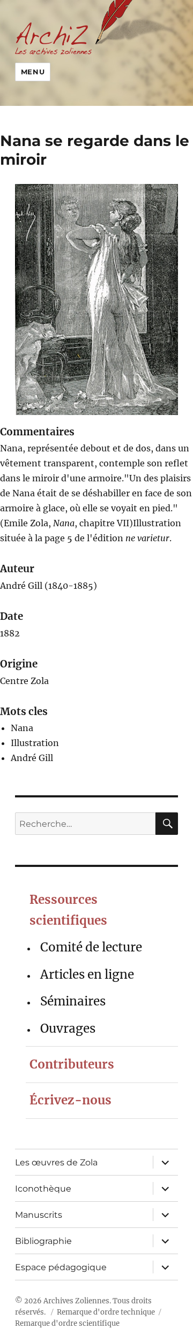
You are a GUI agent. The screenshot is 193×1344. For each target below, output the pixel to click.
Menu (32, 71)
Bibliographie (43, 1241)
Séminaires (73, 1001)
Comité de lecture (91, 947)
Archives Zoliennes (76, 1300)
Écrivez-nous (70, 1100)
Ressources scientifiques (68, 910)
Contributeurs (71, 1064)
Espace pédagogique (61, 1267)
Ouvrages (67, 1028)
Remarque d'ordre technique (106, 1312)
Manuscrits (38, 1215)
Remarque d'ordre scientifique (67, 1323)
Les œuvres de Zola (56, 1162)
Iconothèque (43, 1189)
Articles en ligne (87, 974)
